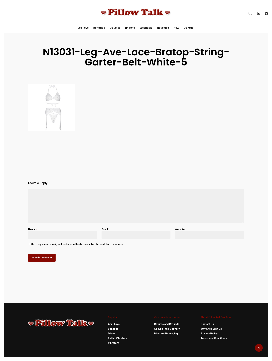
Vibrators (113, 342)
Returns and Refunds (166, 324)
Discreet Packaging (166, 333)
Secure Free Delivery (167, 328)
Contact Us (207, 324)
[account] (258, 13)
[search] (250, 13)
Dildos (111, 333)
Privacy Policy (209, 333)
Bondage (113, 328)
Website (180, 229)
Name (32, 229)
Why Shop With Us (211, 328)
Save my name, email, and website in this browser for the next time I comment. (78, 244)
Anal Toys (114, 324)
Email (106, 229)
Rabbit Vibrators (117, 338)
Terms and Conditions (214, 338)
